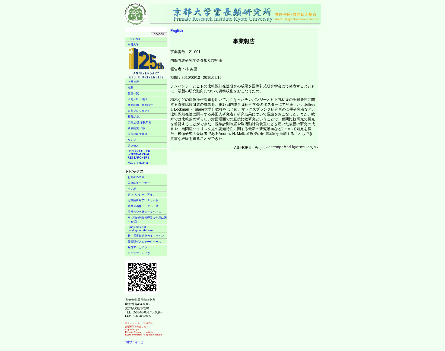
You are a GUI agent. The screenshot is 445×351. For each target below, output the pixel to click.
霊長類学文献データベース (144, 212)
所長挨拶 (133, 81)
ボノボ (132, 188)
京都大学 (133, 44)
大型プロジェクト (139, 110)
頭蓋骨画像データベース (143, 206)
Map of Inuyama (138, 162)
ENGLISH (134, 39)
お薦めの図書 (136, 177)
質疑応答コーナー (139, 183)
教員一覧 (133, 93)
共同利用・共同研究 (140, 105)
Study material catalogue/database (140, 229)
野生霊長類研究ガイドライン (146, 235)
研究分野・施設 (137, 99)
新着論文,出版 (136, 128)
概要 (130, 87)
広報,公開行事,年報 (139, 122)
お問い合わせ (134, 342)
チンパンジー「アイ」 (142, 194)
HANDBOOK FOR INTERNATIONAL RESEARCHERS (139, 154)
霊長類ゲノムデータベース (144, 241)
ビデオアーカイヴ (139, 253)
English (176, 31)
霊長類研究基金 (137, 134)
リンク (132, 139)
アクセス (133, 145)
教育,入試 (134, 116)
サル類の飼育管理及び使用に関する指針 (147, 219)
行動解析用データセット (143, 200)
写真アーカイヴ (137, 247)
